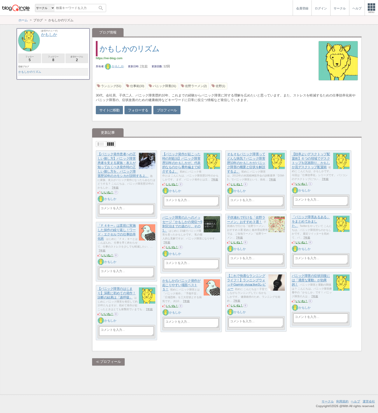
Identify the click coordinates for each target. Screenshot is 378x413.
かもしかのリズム (129, 48)
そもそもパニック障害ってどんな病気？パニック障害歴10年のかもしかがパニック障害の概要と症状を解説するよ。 (246, 162)
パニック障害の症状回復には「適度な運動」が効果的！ (311, 280)
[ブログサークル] (16, 8)
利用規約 (342, 401)
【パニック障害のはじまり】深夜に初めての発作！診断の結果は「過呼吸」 (117, 293)
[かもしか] (101, 199)
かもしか (118, 66)
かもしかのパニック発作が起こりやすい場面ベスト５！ (181, 285)
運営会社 (369, 401)
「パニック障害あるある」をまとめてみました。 (311, 221)
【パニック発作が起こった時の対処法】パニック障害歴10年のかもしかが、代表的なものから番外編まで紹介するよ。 (181, 162)
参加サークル (76, 58)
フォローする (138, 110)
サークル (328, 401)
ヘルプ (355, 401)
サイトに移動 (109, 110)
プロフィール (167, 110)
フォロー (29, 58)
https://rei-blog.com (109, 58)
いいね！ (107, 192)
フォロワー (53, 58)
